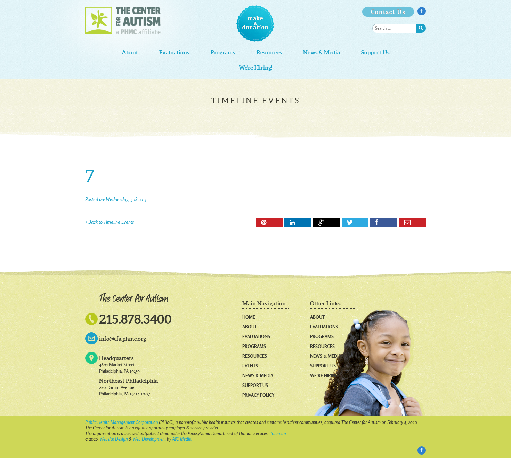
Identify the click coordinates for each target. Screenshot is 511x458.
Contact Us (388, 12)
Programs (223, 52)
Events (250, 365)
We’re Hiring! (324, 375)
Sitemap (278, 433)
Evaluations (174, 52)
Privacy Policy (258, 395)
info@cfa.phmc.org (122, 338)
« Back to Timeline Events (109, 222)
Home (248, 317)
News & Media (321, 52)
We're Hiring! (255, 68)
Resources (269, 52)
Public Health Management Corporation (121, 422)
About (130, 52)
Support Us (375, 52)
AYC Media (182, 439)
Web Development (149, 439)
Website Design (114, 439)
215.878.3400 (135, 319)
